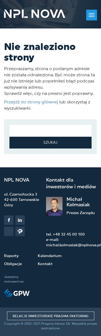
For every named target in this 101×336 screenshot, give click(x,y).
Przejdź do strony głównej (31, 102)
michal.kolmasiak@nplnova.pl (73, 245)
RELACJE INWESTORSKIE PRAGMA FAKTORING (51, 316)
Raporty (11, 256)
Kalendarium (50, 256)
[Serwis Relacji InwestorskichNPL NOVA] (34, 14)
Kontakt (45, 264)
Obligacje (13, 264)
